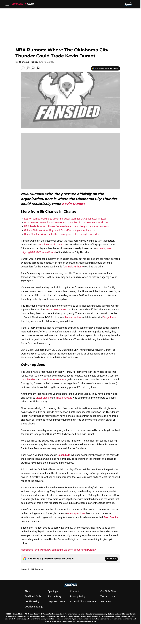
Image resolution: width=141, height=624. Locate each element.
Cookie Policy (32, 601)
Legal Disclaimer (57, 601)
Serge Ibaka (109, 317)
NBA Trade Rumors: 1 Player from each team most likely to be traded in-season (67, 226)
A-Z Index (105, 601)
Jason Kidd (64, 455)
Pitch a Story (54, 596)
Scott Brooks (111, 517)
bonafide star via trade (50, 244)
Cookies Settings (34, 606)
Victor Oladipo (43, 397)
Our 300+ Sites (108, 591)
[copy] (38, 68)
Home (24, 569)
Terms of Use (107, 596)
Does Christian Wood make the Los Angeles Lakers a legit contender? (62, 234)
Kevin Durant (73, 204)
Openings (53, 591)
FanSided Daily (33, 596)
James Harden (72, 317)
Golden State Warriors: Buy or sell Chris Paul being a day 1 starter (59, 230)
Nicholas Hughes (29, 62)
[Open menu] (7, 4)
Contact (74, 591)
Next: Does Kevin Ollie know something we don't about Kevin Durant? (58, 549)
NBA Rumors (36, 569)
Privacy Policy (77, 596)
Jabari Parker (28, 379)
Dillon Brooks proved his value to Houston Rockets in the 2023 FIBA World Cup (66, 222)
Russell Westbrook (56, 309)
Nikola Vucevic (64, 397)
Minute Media (17, 614)
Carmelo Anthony (73, 266)
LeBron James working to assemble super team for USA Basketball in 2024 (65, 218)
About (28, 591)
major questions (76, 513)
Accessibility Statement (83, 601)
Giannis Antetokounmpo (54, 379)
